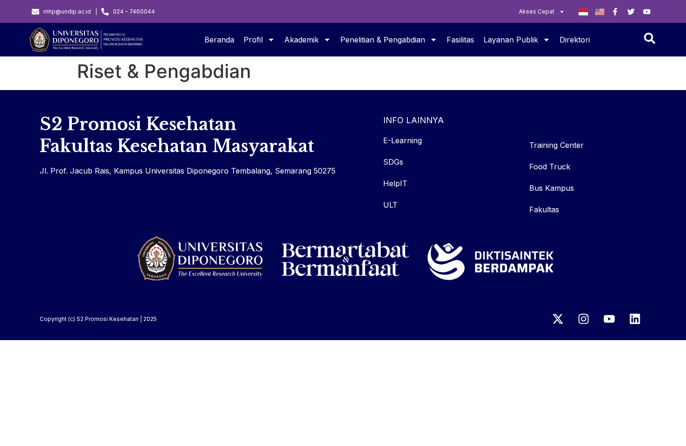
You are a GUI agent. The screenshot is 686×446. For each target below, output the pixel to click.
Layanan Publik (510, 39)
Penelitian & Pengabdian (382, 39)
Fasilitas (460, 39)
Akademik (301, 39)
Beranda (219, 39)
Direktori (575, 39)
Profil (253, 39)
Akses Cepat (536, 11)
